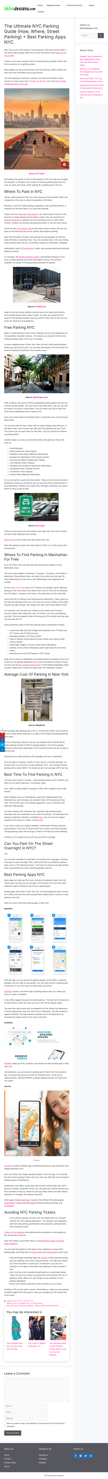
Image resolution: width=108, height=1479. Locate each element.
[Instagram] (91, 1456)
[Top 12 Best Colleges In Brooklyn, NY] (37, 1339)
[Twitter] (86, 1456)
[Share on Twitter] (2, 744)
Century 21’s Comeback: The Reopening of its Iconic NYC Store (91, 72)
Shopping (43, 1459)
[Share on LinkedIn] (2, 749)
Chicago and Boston (37, 81)
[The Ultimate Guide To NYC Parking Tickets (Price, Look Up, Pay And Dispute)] (58, 1339)
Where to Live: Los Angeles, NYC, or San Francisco (25, 1303)
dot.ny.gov (40, 526)
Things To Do (28, 1301)
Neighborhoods (53, 5)
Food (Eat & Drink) (74, 5)
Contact (41, 12)
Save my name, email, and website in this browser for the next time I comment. (36, 1424)
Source (37, 1160)
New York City (18, 1301)
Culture (9, 1301)
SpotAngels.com (40, 397)
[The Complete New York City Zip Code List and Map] (15, 1339)
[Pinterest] (80, 1456)
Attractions (43, 1455)
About (91, 5)
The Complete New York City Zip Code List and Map (14, 1346)
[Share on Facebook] (2, 740)
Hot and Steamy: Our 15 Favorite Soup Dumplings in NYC (91, 95)
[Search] (101, 35)
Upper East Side (17, 588)
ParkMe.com (40, 307)
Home (40, 5)
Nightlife (42, 1463)
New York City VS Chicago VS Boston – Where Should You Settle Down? (32, 1305)
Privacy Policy (10, 1463)
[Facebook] (75, 1456)
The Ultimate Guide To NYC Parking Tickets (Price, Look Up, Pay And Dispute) (57, 1349)
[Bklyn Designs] (19, 8)
